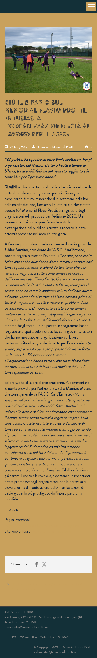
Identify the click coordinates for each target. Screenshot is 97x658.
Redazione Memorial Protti (55, 147)
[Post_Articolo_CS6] (48, 60)
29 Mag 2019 (19, 147)
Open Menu (91, 6)
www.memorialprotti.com (51, 531)
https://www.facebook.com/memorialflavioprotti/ (42, 525)
